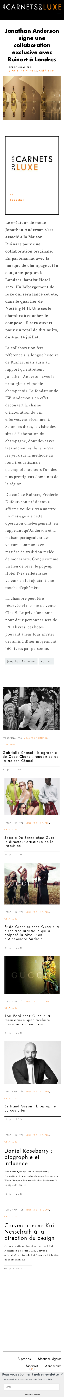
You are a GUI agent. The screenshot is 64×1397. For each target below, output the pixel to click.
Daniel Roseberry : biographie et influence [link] (28, 1157)
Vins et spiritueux (23, 71)
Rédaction (17, 200)
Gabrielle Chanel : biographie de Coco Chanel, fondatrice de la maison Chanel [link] (31, 757)
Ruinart (46, 661)
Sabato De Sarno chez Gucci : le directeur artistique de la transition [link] (31, 842)
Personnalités (20, 67)
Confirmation (32, 1394)
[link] (31, 708)
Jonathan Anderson (21, 661)
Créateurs (47, 71)
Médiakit (32, 1366)
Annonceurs (53, 1366)
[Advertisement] (32, 1314)
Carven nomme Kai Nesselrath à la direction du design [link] (29, 1232)
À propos (24, 1358)
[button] (31, 1374)
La (12, 193)
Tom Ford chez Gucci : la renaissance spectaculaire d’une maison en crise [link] (27, 1020)
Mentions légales (49, 1358)
